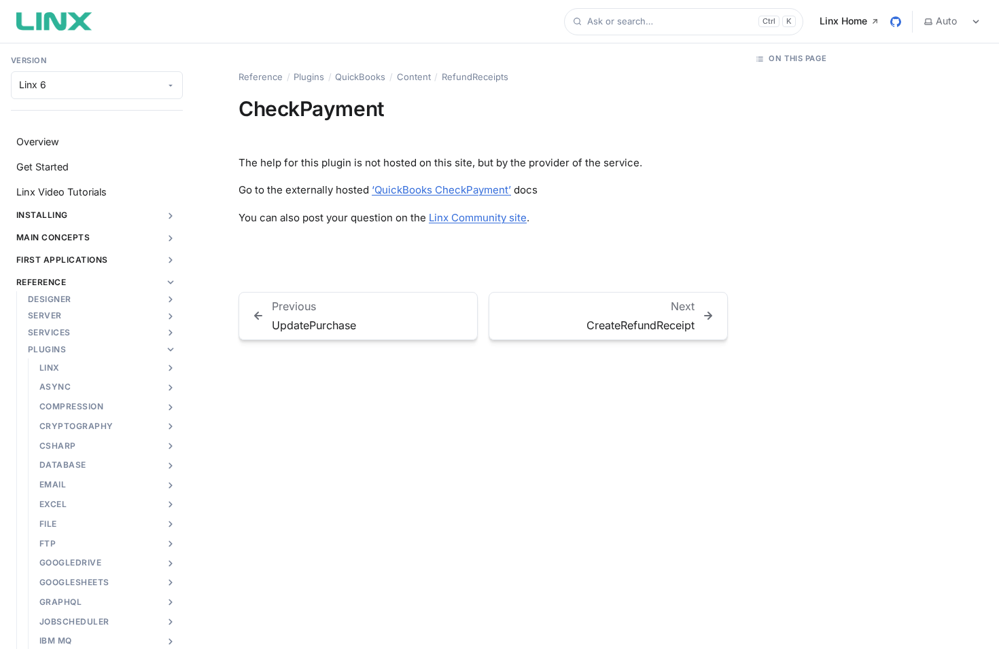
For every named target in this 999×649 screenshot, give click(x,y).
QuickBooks (360, 76)
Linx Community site (478, 217)
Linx (49, 368)
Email (52, 484)
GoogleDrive (70, 562)
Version (29, 60)
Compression (71, 406)
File (48, 524)
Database (62, 465)
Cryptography (76, 426)
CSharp (57, 446)
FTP (47, 543)
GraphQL (60, 602)
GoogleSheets (74, 582)
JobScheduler (74, 621)
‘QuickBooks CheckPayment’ (441, 189)
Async (55, 387)
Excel (53, 504)
